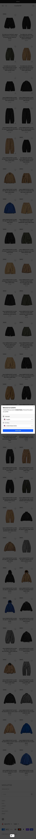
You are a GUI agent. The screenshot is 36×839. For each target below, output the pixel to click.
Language (7, 416)
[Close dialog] (34, 407)
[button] (12, 835)
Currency (7, 423)
